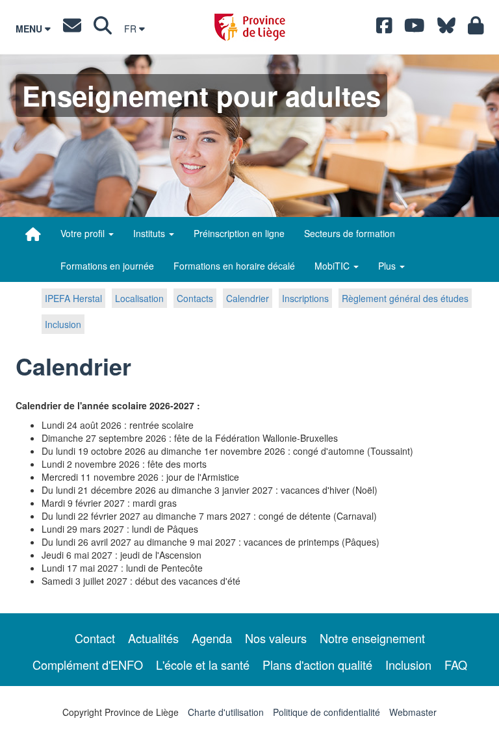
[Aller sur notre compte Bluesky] (446, 28)
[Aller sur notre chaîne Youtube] (414, 28)
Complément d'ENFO (87, 664)
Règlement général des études (405, 298)
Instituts (150, 233)
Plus (388, 265)
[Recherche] (103, 28)
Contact (95, 638)
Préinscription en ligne (239, 233)
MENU (30, 28)
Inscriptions (305, 298)
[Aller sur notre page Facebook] (384, 28)
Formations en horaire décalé (234, 265)
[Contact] (72, 28)
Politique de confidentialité (326, 712)
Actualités (153, 638)
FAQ (455, 664)
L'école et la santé (203, 664)
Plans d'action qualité (317, 664)
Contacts (195, 298)
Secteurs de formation (349, 233)
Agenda (212, 638)
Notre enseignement (372, 638)
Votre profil (83, 233)
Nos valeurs (276, 638)
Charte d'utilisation (226, 712)
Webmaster (413, 712)
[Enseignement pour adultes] (33, 234)
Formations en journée (107, 265)
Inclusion (63, 324)
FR (131, 28)
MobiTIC (333, 265)
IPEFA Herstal (73, 298)
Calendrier (247, 298)
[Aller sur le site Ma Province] (476, 28)
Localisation (139, 298)
